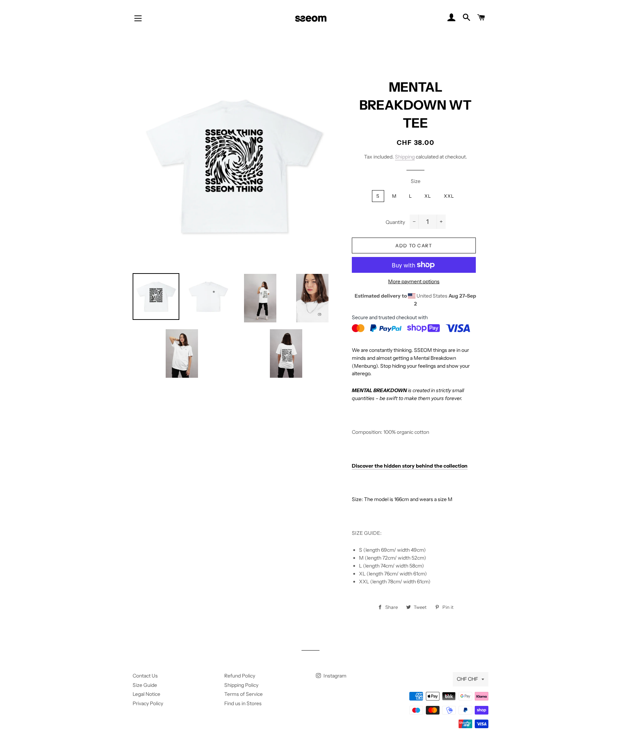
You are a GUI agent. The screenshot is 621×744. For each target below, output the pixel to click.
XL (428, 196)
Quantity (395, 222)
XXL (449, 196)
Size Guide (145, 685)
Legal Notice (146, 694)
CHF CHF (467, 679)
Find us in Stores (243, 703)
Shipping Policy (241, 685)
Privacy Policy (148, 703)
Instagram (334, 675)
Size (415, 181)
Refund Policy (239, 675)
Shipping (405, 156)
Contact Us (145, 675)
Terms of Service (243, 694)
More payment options (414, 281)
